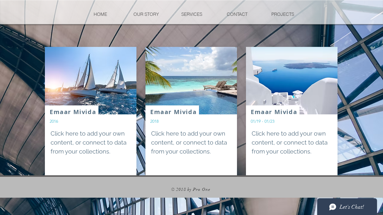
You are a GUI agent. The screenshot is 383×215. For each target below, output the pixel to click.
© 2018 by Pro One (191, 189)
